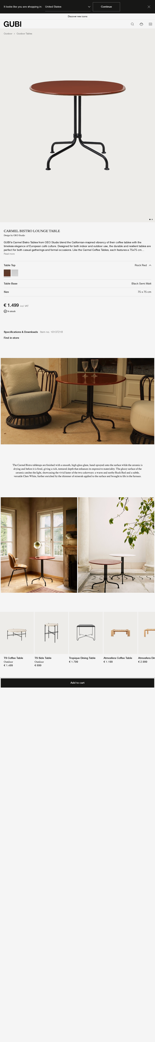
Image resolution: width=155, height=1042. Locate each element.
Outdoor (8, 33)
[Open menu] (150, 24)
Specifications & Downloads (21, 331)
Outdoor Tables (24, 33)
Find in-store (11, 337)
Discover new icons (77, 16)
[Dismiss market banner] (149, 7)
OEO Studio (19, 235)
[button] (141, 24)
